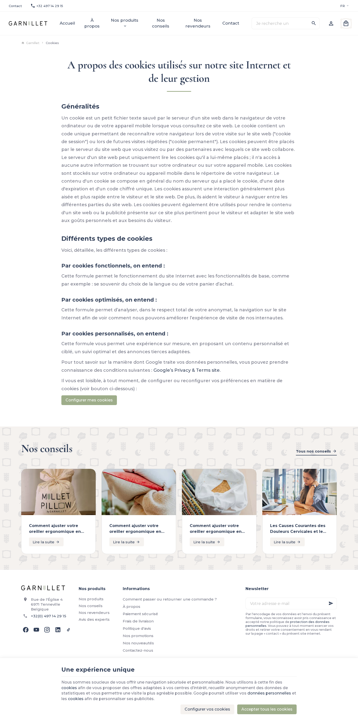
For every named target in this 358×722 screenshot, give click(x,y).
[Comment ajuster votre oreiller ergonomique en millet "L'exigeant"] (139, 492)
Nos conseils (47, 448)
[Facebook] (25, 629)
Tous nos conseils (313, 451)
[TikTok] (68, 629)
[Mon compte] (331, 23)
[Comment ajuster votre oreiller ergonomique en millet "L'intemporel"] (219, 492)
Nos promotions (138, 635)
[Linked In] (57, 629)
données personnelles (269, 693)
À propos (131, 606)
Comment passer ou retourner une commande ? (170, 599)
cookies (69, 687)
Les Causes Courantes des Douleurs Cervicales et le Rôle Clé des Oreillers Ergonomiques (297, 529)
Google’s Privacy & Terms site (186, 370)
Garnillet (32, 43)
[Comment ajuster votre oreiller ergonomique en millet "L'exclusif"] (58, 492)
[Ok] (331, 603)
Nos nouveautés (138, 643)
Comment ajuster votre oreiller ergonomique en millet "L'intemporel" (216, 529)
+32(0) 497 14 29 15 (48, 616)
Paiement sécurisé (140, 613)
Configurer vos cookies (207, 709)
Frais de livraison (138, 621)
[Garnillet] (27, 23)
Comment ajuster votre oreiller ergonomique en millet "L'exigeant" (135, 529)
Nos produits (91, 599)
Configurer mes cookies (89, 400)
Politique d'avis (137, 628)
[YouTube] (36, 629)
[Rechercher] (314, 23)
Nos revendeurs (94, 612)
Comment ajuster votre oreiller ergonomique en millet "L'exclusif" (55, 529)
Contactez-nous (138, 650)
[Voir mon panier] (346, 23)
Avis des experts (94, 619)
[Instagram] (47, 629)
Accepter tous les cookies (266, 709)
